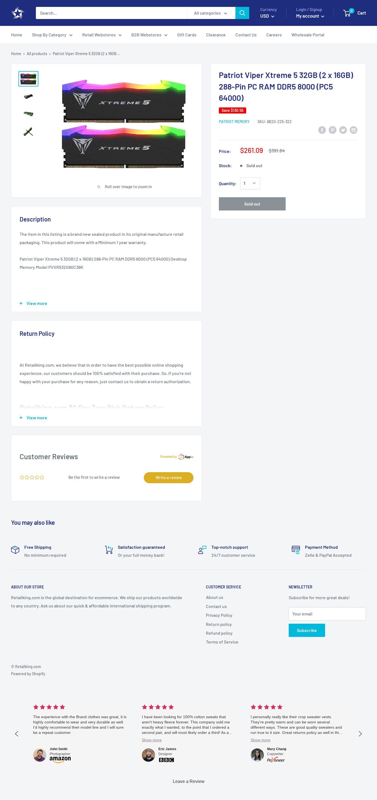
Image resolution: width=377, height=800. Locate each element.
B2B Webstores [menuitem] (146, 34)
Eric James (167, 749)
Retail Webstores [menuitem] (99, 34)
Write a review (169, 477)
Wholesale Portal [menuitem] (307, 34)
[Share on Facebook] (322, 129)
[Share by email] (353, 129)
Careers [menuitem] (274, 34)
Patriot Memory (234, 121)
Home (16, 53)
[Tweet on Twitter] (343, 129)
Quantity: (228, 183)
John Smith (58, 749)
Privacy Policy (219, 615)
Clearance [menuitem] (216, 34)
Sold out (252, 203)
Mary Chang (276, 749)
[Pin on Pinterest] (332, 129)
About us (214, 597)
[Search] (242, 13)
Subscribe (307, 630)
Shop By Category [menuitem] (49, 34)
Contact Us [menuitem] (246, 34)
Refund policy (219, 633)
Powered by (168, 456)
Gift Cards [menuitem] (187, 34)
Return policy (219, 624)
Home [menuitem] (16, 34)
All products (37, 53)
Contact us (216, 606)
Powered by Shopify (28, 673)
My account (308, 15)
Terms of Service (222, 641)
